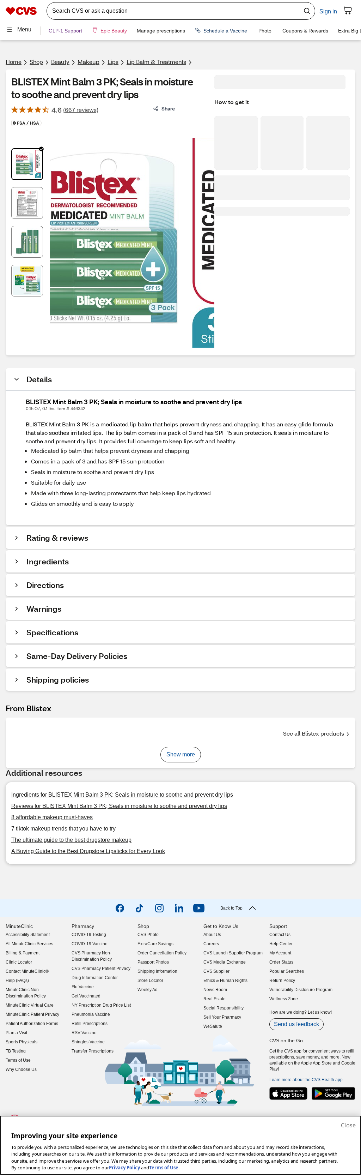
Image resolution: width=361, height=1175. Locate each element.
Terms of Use (163, 1167)
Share (168, 108)
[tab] (27, 164)
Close (348, 1125)
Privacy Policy (124, 1167)
